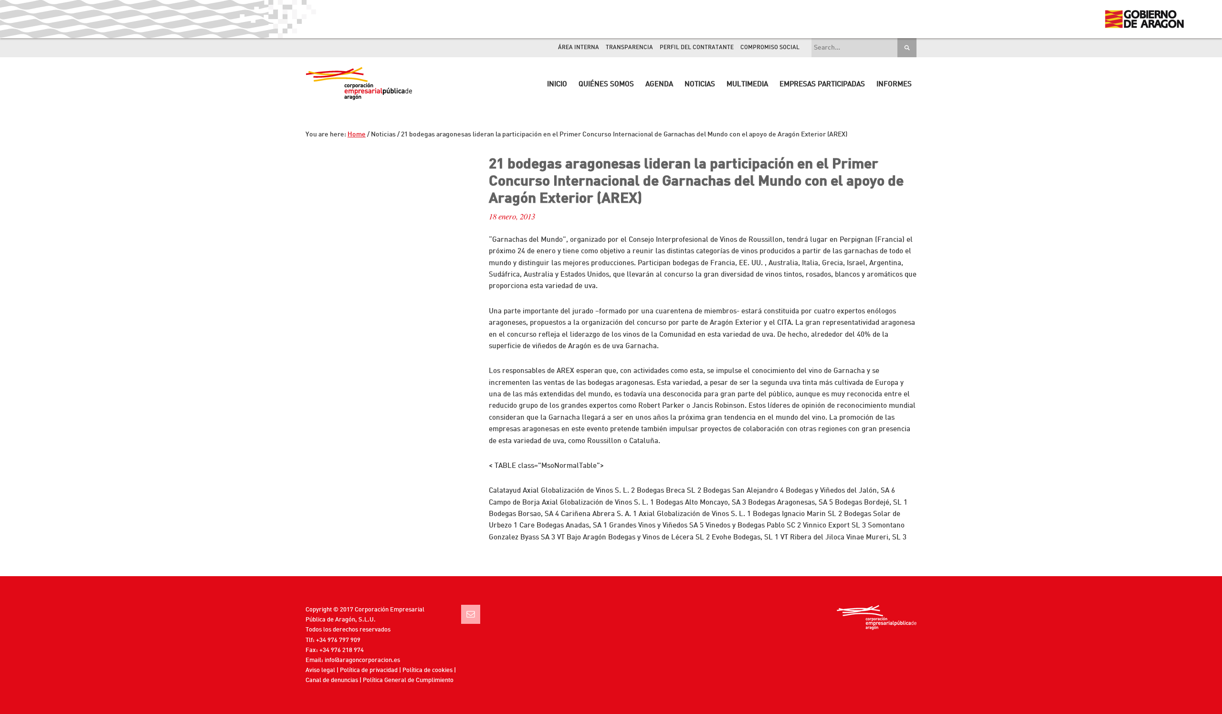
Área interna (578, 48)
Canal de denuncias (332, 680)
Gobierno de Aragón (1144, 19)
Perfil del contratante (697, 48)
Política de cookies (427, 670)
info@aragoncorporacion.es (362, 660)
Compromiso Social (770, 48)
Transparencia (629, 48)
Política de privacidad (369, 670)
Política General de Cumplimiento (408, 680)
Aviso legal (320, 670)
